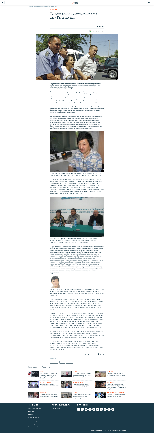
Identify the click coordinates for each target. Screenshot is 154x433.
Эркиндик (110, 372)
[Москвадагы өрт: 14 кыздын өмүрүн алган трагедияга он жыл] (100, 374)
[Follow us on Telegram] (89, 409)
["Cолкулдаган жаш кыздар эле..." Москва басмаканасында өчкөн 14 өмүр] (33, 395)
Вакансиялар (31, 424)
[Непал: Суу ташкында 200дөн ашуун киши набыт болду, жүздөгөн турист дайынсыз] (66, 395)
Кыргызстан (54, 10)
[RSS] (108, 409)
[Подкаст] (112, 409)
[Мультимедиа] (149, 3)
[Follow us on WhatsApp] (105, 409)
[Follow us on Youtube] (86, 409)
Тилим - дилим (56, 408)
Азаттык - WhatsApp (33, 417)
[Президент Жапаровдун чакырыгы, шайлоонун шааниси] (33, 384)
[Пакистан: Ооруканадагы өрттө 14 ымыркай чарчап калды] (100, 395)
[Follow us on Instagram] (101, 409)
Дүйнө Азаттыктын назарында (115, 393)
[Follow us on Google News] (93, 409)
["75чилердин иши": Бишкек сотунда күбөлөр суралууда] (66, 384)
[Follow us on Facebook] (78, 409)
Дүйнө (41, 372)
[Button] (100, 26)
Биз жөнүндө (31, 411)
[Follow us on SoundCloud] (97, 409)
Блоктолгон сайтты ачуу (34, 408)
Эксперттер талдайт (45, 382)
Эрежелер (30, 414)
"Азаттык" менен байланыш (35, 427)
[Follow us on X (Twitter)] (82, 409)
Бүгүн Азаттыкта (78, 382)
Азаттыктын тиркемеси (34, 420)
